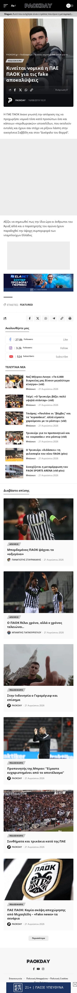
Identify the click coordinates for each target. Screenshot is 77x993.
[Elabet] (38, 282)
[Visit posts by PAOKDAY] (10, 100)
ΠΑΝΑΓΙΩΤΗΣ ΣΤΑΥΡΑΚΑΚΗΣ (26, 559)
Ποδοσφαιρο (15, 60)
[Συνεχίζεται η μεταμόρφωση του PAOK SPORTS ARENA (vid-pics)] (14, 471)
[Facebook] (38, 340)
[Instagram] (38, 348)
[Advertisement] (38, 177)
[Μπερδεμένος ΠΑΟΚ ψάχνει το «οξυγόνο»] (38, 519)
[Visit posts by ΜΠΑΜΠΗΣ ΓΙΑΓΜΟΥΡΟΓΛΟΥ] (9, 632)
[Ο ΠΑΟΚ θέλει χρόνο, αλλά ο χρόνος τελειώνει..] (38, 592)
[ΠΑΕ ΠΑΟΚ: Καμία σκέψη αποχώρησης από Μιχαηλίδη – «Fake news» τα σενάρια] (38, 879)
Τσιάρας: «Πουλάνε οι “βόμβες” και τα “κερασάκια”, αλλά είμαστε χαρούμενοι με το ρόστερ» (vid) (48, 417)
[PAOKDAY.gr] (38, 6)
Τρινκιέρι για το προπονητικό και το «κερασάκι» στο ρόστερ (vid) (48, 434)
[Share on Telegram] (53, 318)
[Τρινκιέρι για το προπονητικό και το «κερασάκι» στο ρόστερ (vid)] (14, 437)
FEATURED (26, 304)
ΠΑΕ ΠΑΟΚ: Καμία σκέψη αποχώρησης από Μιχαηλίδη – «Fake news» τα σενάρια (36, 914)
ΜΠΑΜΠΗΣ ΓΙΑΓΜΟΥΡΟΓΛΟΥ (26, 632)
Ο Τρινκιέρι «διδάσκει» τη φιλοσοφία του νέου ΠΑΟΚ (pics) (47, 451)
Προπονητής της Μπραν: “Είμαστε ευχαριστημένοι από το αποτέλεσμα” (35, 770)
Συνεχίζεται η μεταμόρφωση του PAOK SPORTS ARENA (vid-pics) (47, 468)
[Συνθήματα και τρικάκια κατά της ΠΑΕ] (38, 811)
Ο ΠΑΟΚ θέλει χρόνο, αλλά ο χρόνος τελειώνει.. (34, 625)
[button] (7, 5)
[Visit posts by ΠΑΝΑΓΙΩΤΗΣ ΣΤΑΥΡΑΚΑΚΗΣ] (9, 560)
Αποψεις (14, 544)
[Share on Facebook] (14, 90)
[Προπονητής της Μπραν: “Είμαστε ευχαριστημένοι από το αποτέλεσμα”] (38, 738)
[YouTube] (38, 969)
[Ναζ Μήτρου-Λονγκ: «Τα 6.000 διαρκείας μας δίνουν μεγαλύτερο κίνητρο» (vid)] (14, 381)
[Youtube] (38, 357)
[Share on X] (20, 90)
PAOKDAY (20, 100)
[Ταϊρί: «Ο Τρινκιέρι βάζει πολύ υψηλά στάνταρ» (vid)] (14, 401)
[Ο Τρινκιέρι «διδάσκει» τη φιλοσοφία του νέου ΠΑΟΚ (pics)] (14, 454)
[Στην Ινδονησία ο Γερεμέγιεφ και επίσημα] (38, 665)
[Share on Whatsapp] (25, 90)
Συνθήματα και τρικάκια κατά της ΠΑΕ (36, 841)
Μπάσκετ (31, 389)
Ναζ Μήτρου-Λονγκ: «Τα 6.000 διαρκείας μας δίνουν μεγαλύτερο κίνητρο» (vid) (48, 380)
